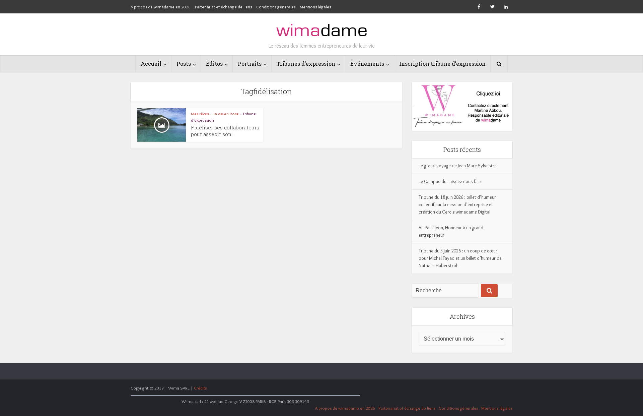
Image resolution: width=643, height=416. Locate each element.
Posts (183, 63)
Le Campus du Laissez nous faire (451, 181)
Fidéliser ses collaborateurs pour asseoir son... (225, 130)
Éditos (214, 63)
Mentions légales (315, 6)
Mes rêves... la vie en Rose (215, 113)
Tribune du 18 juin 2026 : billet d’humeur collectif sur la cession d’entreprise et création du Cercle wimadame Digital (457, 204)
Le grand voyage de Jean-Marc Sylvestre (458, 166)
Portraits (250, 63)
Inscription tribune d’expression (442, 63)
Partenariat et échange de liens (223, 6)
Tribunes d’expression (306, 63)
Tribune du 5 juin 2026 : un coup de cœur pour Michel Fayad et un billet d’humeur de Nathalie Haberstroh (460, 258)
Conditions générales (275, 6)
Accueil (151, 63)
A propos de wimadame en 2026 (161, 6)
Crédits (200, 388)
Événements (367, 63)
